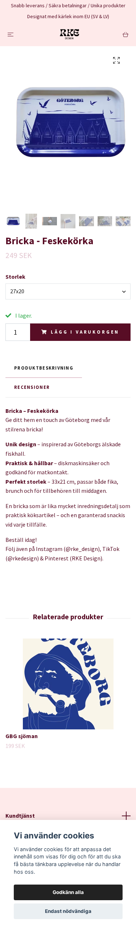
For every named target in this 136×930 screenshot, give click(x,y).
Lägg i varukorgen (85, 332)
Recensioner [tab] (32, 387)
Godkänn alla (68, 892)
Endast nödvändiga (68, 911)
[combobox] (68, 291)
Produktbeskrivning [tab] (43, 368)
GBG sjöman (21, 736)
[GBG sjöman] (68, 684)
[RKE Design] (70, 34)
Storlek (15, 276)
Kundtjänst (20, 815)
